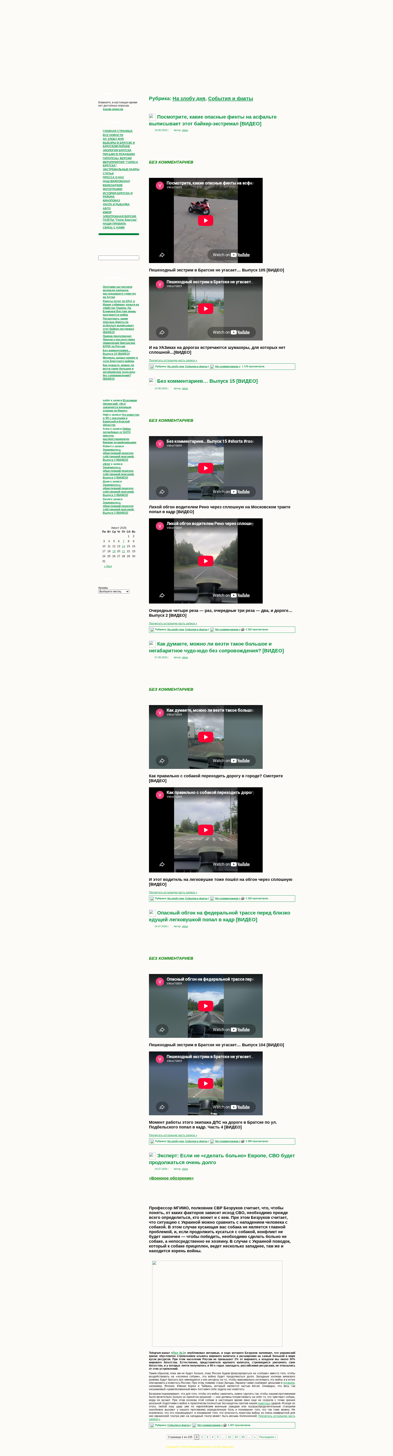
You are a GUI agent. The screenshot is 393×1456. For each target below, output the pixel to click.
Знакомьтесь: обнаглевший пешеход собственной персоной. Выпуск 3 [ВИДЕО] (118, 455)
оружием (289, 1382)
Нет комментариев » (227, 366)
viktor (106, 464)
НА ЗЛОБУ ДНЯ (113, 139)
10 (229, 1437)
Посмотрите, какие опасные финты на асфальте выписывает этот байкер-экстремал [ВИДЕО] (118, 325)
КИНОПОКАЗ (111, 200)
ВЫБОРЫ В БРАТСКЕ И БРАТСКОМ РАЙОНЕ (119, 144)
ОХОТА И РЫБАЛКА (116, 204)
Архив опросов (113, 109)
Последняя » (267, 1437)
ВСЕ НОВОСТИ (113, 135)
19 (114, 551)
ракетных (264, 1403)
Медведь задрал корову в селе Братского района (120, 359)
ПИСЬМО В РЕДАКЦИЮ (119, 154)
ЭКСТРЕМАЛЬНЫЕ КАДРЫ (121, 169)
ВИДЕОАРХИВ (113, 185)
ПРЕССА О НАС (113, 177)
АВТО (107, 208)
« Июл (108, 566)
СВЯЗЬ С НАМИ (114, 227)
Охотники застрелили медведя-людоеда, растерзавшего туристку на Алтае (119, 292)
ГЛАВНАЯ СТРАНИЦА (118, 131)
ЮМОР (107, 212)
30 (243, 1437)
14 (123, 546)
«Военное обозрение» (171, 1178)
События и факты (230, 98)
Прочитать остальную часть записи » (173, 360)
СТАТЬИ (108, 173)
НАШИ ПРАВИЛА (114, 223)
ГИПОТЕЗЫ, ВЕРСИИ (117, 158)
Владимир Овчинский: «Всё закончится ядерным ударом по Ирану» (120, 405)
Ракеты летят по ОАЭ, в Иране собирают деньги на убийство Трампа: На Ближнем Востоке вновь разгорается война (121, 308)
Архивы (103, 587)
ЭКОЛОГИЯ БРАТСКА (117, 150)
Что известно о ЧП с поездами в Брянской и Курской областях (121, 420)
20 (236, 1437)
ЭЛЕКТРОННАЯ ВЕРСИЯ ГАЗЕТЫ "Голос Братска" (120, 218)
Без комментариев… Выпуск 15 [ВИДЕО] (117, 352)
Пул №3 (178, 1352)
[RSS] (97, 1448)
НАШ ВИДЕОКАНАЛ (116, 181)
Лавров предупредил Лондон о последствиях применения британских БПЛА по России (119, 341)
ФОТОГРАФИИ (112, 189)
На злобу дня (189, 98)
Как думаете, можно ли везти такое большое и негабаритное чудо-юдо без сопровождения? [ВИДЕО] (119, 372)
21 (123, 551)
